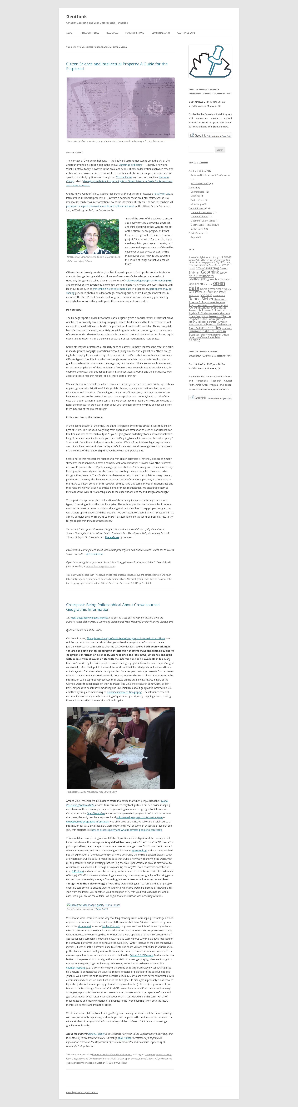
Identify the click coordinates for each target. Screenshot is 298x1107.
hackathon (226, 279)
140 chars (77, 871)
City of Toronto (223, 262)
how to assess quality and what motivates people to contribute (126, 829)
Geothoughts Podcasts (203, 224)
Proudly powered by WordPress (82, 1092)
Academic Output (197, 171)
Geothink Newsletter (201, 212)
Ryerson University (218, 324)
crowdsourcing (163, 1054)
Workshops (197, 204)
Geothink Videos (199, 216)
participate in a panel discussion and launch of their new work (100, 206)
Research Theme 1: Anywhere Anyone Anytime (207, 302)
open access (131, 1058)
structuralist (84, 926)
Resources (112, 32)
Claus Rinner (215, 265)
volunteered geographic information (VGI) (148, 280)
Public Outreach (197, 233)
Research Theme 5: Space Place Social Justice (210, 317)
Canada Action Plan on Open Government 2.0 (209, 260)
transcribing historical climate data (112, 288)
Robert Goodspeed (198, 321)
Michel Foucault (111, 926)
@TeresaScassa (94, 554)
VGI (156, 1058)
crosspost (150, 1054)
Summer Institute (134, 32)
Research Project (199, 183)
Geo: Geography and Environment (89, 617)
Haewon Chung (160, 574)
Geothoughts (198, 279)
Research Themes (90, 32)
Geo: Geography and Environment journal (88, 1058)
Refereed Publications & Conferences (112, 1054)
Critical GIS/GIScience (141, 955)
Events (192, 187)
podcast (206, 295)
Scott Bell (194, 328)
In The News (98, 574)
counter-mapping (75, 967)
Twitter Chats (197, 200)
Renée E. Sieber (96, 1033)
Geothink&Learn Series (203, 220)
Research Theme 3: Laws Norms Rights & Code (125, 578)
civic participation (198, 265)
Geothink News (197, 208)
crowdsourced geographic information (87, 821)
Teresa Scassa (124, 177)
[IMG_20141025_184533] (93, 905)
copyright (139, 574)
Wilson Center (108, 583)
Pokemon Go (219, 295)
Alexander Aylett (197, 257)
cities (191, 262)
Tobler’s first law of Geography (124, 692)
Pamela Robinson (206, 292)
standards (227, 328)
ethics (148, 574)
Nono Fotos (102, 909)
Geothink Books (186, 32)
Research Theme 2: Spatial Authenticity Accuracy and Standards (208, 306)
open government (212, 289)
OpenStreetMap (96, 813)
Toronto (204, 334)
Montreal (208, 284)
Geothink (76, 16)
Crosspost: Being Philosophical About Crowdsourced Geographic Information (113, 607)
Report (194, 237)
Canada (226, 257)
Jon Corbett (196, 284)
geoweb (212, 279)
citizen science (125, 574)
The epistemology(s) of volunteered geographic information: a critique (126, 638)
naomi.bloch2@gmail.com (100, 566)
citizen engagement (205, 262)
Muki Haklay (124, 1037)
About (69, 32)
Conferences (197, 191)
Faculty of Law (162, 193)
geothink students (208, 274)
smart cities (210, 327)
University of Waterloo (200, 337)
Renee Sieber (146, 1058)
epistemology (139, 850)
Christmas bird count (130, 164)
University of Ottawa (218, 334)
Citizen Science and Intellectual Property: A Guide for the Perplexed (117, 66)
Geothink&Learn (161, 32)
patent (96, 578)
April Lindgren (213, 257)
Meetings (195, 195)
